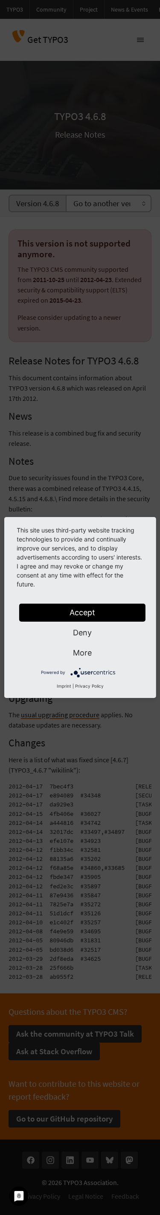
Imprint (64, 686)
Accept (82, 612)
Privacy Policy (89, 686)
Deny (82, 632)
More (82, 652)
